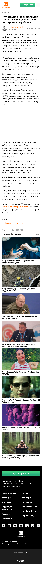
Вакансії (26, 493)
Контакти (6, 502)
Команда (6, 498)
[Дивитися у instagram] (9, 525)
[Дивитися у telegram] (15, 525)
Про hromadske (9, 493)
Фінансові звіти (30, 507)
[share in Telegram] (21, 230)
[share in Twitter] (17, 230)
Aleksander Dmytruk (16, 27)
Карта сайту (28, 516)
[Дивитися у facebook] (3, 525)
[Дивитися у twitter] (27, 525)
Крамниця (27, 502)
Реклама (6, 514)
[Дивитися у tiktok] (32, 525)
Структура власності (7, 508)
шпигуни (20, 223)
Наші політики (29, 511)
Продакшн (7, 518)
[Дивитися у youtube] (21, 525)
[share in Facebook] (13, 230)
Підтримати (27, 5)
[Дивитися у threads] (38, 525)
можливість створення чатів (15, 207)
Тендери (26, 498)
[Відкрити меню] (38, 5)
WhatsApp (7, 223)
